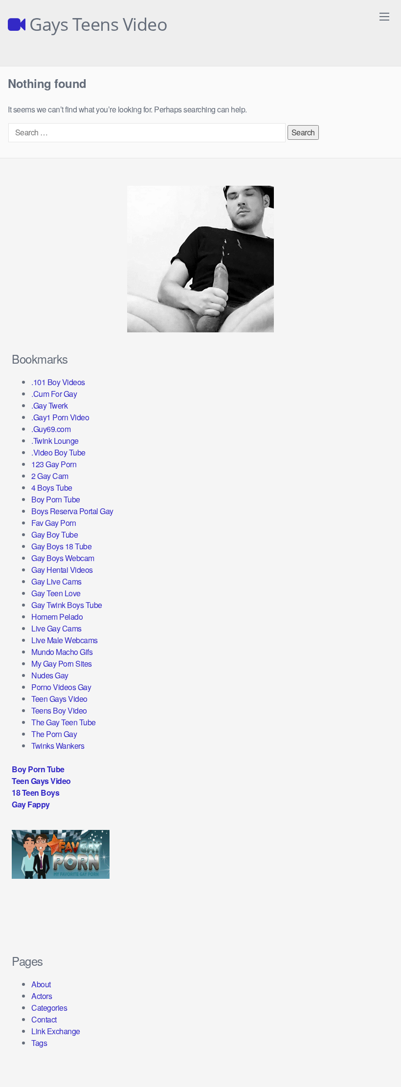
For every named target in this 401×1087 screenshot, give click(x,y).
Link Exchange (55, 1031)
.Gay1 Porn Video (60, 417)
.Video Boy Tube (58, 452)
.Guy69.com (50, 429)
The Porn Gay (54, 733)
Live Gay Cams (56, 628)
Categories (49, 1007)
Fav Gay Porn (53, 522)
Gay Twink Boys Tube (66, 604)
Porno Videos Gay (61, 687)
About (41, 984)
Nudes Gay (49, 675)
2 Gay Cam (49, 475)
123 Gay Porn (53, 464)
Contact (44, 1019)
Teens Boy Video (59, 710)
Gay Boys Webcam (62, 558)
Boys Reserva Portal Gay (72, 511)
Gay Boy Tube (54, 534)
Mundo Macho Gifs (61, 651)
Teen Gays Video (59, 698)
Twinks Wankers (57, 745)
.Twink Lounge (55, 440)
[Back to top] (374, 1055)
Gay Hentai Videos (62, 569)
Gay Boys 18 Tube (61, 546)
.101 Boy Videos (58, 382)
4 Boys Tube (51, 487)
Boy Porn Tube (55, 499)
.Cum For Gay (54, 393)
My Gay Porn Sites (61, 663)
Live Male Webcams (64, 640)
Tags (39, 1042)
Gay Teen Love (56, 593)
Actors (41, 995)
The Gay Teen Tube (63, 722)
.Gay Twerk (49, 405)
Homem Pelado (57, 616)
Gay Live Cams (56, 581)
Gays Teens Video (96, 24)
